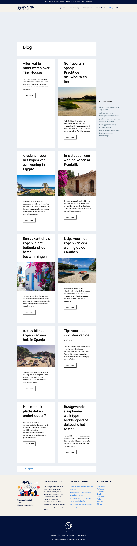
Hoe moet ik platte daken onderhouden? (34, 411)
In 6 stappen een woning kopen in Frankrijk (77, 160)
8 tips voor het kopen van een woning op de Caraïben (75, 245)
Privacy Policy (82, 535)
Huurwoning (74, 8)
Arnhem (99, 499)
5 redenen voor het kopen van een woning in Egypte (35, 162)
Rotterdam (100, 489)
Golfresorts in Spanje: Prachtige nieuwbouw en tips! (75, 73)
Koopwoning (62, 8)
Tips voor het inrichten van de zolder (76, 335)
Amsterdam (101, 486)
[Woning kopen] (25, 7)
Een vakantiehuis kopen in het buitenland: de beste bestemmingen (36, 248)
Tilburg (99, 504)
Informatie (99, 8)
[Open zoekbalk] (117, 8)
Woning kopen (66, 531)
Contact (53, 535)
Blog (111, 8)
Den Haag (100, 491)
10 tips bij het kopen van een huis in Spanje (34, 335)
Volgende (31, 468)
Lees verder (29, 95)
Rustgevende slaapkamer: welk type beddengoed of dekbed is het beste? (76, 418)
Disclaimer (72, 535)
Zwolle (99, 494)
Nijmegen (100, 501)
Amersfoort (101, 496)
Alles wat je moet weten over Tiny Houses (36, 68)
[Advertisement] (68, 26)
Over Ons (65, 535)
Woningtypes (87, 8)
